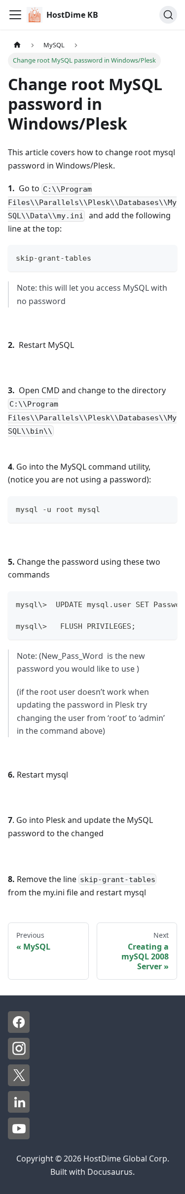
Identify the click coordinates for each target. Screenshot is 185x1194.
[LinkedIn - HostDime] (19, 1109)
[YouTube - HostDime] (19, 1136)
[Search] (168, 15)
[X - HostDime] (19, 1083)
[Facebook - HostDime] (19, 1029)
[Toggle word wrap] (147, 603)
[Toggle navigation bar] (15, 14)
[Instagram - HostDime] (19, 1056)
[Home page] (17, 45)
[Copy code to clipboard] (165, 257)
